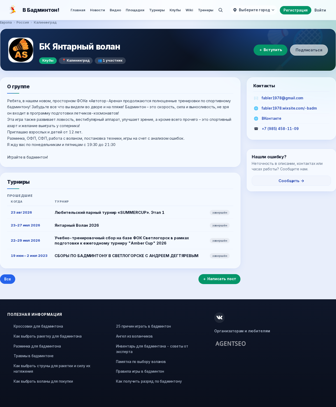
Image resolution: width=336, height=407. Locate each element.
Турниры (157, 10)
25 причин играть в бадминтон (143, 326)
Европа (6, 22)
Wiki (189, 10)
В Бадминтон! (41, 10)
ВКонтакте (271, 118)
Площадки (135, 10)
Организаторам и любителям (242, 331)
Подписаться (309, 50)
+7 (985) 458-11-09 (280, 129)
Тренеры (205, 10)
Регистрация (296, 10)
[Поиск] (220, 10)
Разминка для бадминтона (37, 346)
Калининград (45, 22)
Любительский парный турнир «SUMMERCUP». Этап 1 (109, 212)
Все (7, 279)
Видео (115, 10)
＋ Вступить (270, 49)
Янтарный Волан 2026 (77, 225)
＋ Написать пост (219, 279)
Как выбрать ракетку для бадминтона (48, 336)
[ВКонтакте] (219, 317)
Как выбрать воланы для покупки (43, 381)
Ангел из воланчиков (134, 336)
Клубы (175, 10)
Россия (23, 22)
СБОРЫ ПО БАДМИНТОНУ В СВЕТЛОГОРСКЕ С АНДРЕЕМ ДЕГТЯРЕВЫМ (126, 255)
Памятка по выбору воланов (141, 362)
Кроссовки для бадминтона (38, 326)
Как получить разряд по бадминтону (149, 381)
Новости (97, 10)
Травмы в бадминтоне (33, 356)
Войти (320, 10)
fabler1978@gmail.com (282, 98)
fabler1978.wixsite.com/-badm (289, 108)
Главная (78, 10)
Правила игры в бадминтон (140, 371)
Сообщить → (291, 180)
